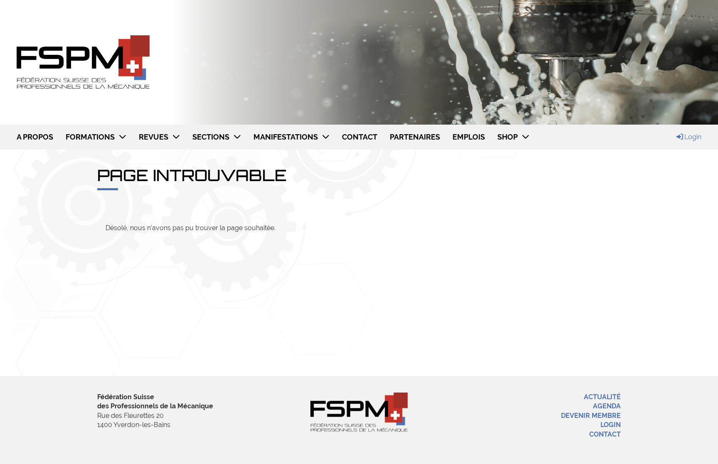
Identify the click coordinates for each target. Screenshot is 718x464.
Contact (359, 137)
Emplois (468, 137)
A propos (35, 137)
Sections (210, 137)
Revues (153, 137)
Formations (90, 137)
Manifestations (285, 137)
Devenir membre (591, 416)
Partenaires (415, 137)
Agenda (607, 406)
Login (692, 137)
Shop (507, 137)
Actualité (602, 397)
